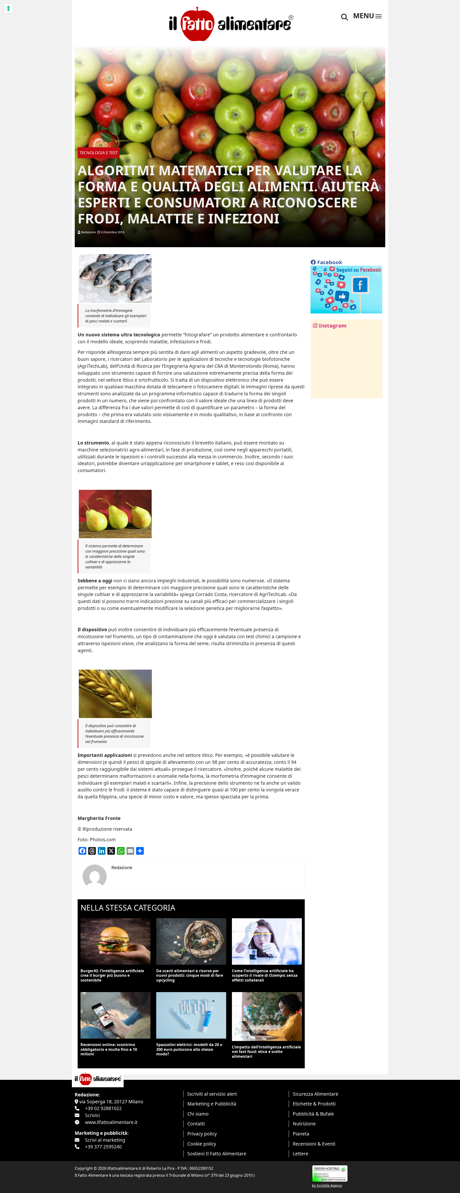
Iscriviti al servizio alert (212, 1094)
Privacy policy (202, 1133)
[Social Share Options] (318, 392)
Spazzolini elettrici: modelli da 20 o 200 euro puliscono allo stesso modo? (189, 1049)
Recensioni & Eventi (314, 1143)
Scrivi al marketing (105, 1140)
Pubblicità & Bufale (313, 1114)
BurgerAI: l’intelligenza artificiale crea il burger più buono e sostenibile (112, 975)
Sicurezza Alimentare (315, 1094)
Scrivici (92, 1115)
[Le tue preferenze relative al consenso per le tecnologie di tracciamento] (8, 8)
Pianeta (301, 1133)
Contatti (196, 1123)
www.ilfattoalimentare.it (111, 1122)
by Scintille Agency (327, 1185)
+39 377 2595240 (103, 1146)
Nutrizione (304, 1123)
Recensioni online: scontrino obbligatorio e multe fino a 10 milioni (108, 1049)
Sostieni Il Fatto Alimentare (216, 1153)
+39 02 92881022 (103, 1108)
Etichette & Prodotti (314, 1103)
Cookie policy (201, 1143)
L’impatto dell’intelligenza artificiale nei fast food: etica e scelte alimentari (266, 1051)
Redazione (88, 232)
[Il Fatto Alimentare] (230, 23)
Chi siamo (198, 1114)
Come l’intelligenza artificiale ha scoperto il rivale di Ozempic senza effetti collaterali (265, 975)
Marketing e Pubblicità (211, 1103)
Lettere (300, 1153)
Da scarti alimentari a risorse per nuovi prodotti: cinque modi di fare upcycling (189, 975)
